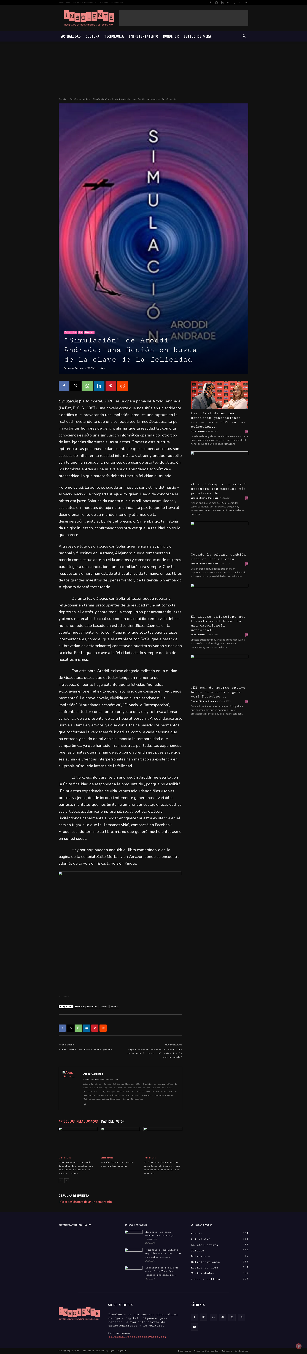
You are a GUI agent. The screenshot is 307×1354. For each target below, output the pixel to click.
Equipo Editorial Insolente (204, 497)
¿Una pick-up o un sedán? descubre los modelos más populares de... (218, 488)
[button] (244, 36)
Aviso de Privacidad (84, 3)
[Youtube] (245, 2)
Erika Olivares (198, 431)
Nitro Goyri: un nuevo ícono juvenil (86, 1049)
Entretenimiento (143, 36)
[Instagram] (216, 2)
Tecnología (114, 36)
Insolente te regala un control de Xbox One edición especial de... (162, 1271)
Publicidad (117, 3)
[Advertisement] (183, 18)
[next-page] (66, 1180)
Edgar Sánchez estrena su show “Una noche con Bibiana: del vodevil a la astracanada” (154, 1053)
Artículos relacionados (78, 1121)
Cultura (92, 36)
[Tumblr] (234, 2)
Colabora (103, 3)
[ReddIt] (122, 386)
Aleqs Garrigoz (76, 368)
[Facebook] (210, 2)
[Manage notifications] (298, 1346)
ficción (104, 1006)
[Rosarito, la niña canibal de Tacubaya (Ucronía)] (133, 1236)
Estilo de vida (197, 36)
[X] (240, 2)
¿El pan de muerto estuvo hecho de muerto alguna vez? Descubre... (218, 692)
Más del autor (112, 1121)
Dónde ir (171, 36)
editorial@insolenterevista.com (137, 1337)
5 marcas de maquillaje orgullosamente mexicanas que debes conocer (163, 1253)
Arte (80, 332)
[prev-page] (61, 1180)
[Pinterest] (111, 386)
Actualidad (71, 36)
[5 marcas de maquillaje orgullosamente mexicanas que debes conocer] (133, 1253)
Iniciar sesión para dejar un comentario (85, 1202)
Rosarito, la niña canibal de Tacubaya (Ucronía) (159, 1235)
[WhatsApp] (87, 386)
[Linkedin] (222, 2)
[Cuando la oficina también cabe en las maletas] (120, 1140)
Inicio (62, 99)
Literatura (89, 332)
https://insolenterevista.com (100, 1079)
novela (114, 1006)
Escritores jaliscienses (86, 1006)
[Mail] (228, 2)
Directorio (64, 3)
